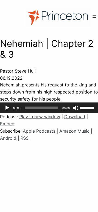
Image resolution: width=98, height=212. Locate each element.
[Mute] (75, 108)
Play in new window (39, 116)
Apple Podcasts (39, 131)
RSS (24, 138)
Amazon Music (74, 131)
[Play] (7, 108)
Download (74, 116)
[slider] (87, 107)
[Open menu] (94, 17)
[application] (49, 107)
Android (8, 138)
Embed (7, 123)
